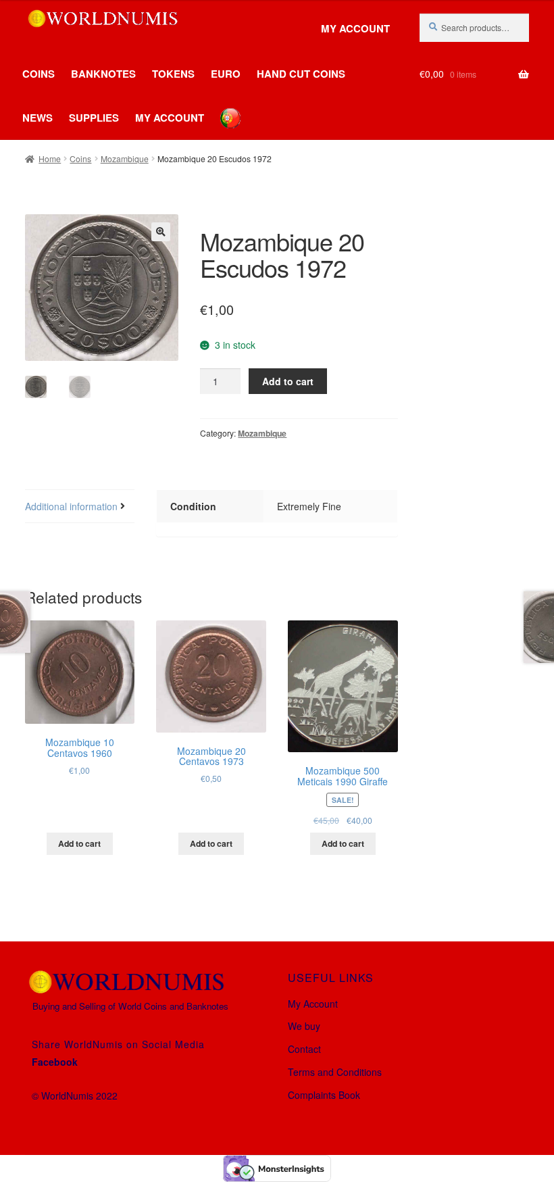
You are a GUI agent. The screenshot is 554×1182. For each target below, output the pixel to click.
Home (50, 158)
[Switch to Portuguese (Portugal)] (220, 108)
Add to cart (287, 381)
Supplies (94, 117)
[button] (160, 231)
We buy (304, 1026)
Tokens (173, 73)
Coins (38, 73)
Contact (304, 1049)
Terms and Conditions (335, 1072)
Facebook (55, 1061)
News (37, 117)
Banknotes (103, 73)
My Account (355, 29)
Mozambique (125, 158)
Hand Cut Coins (301, 73)
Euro (226, 73)
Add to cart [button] (79, 843)
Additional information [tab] (71, 506)
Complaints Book (324, 1095)
